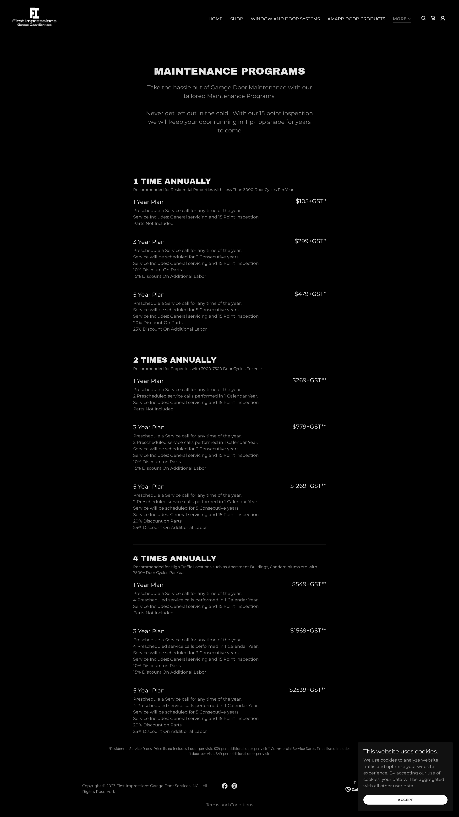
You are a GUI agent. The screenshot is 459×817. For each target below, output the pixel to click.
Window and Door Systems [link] (285, 19)
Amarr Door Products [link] (356, 19)
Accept (405, 800)
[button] (402, 19)
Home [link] (215, 19)
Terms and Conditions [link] (229, 804)
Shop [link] (236, 19)
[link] (34, 18)
